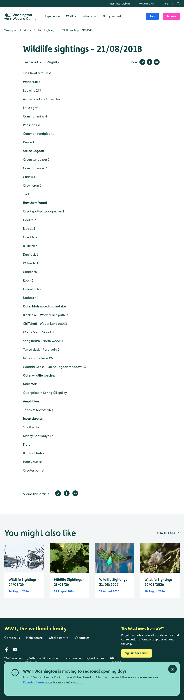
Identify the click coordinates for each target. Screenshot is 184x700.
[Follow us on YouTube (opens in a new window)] (15, 649)
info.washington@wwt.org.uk (85, 658)
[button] (142, 62)
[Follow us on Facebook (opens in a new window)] (6, 649)
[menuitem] (152, 16)
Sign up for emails (136, 653)
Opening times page (37, 682)
